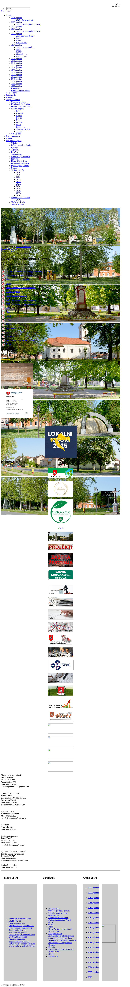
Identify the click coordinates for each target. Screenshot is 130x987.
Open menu (5, 11)
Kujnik (8, 316)
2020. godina (93, 947)
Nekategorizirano (8, 251)
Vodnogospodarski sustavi (16, 296)
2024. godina (93, 967)
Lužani (8, 320)
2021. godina (93, 952)
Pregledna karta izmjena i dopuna (19, 275)
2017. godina (93, 932)
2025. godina (93, 972)
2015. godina (93, 922)
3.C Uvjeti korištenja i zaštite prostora (21, 304)
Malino (8, 324)
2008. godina (93, 888)
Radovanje (10, 336)
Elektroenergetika (13, 292)
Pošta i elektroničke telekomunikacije (20, 288)
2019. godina (93, 942)
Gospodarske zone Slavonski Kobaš (20, 340)
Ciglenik (9, 312)
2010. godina (93, 898)
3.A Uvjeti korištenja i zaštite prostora (21, 300)
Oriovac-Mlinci (12, 328)
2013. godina (93, 912)
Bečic (8, 308)
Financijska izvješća (9, 249)
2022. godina (93, 957)
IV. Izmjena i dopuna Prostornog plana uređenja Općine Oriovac (31, 271)
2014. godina (93, 917)
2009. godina (93, 893)
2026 (90, 977)
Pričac (8, 332)
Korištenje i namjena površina (18, 279)
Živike (8, 344)
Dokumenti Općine (23, 247)
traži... (3, 8)
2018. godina (93, 937)
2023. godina (93, 962)
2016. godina (93, 927)
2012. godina (93, 908)
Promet (8, 283)
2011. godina (93, 903)
